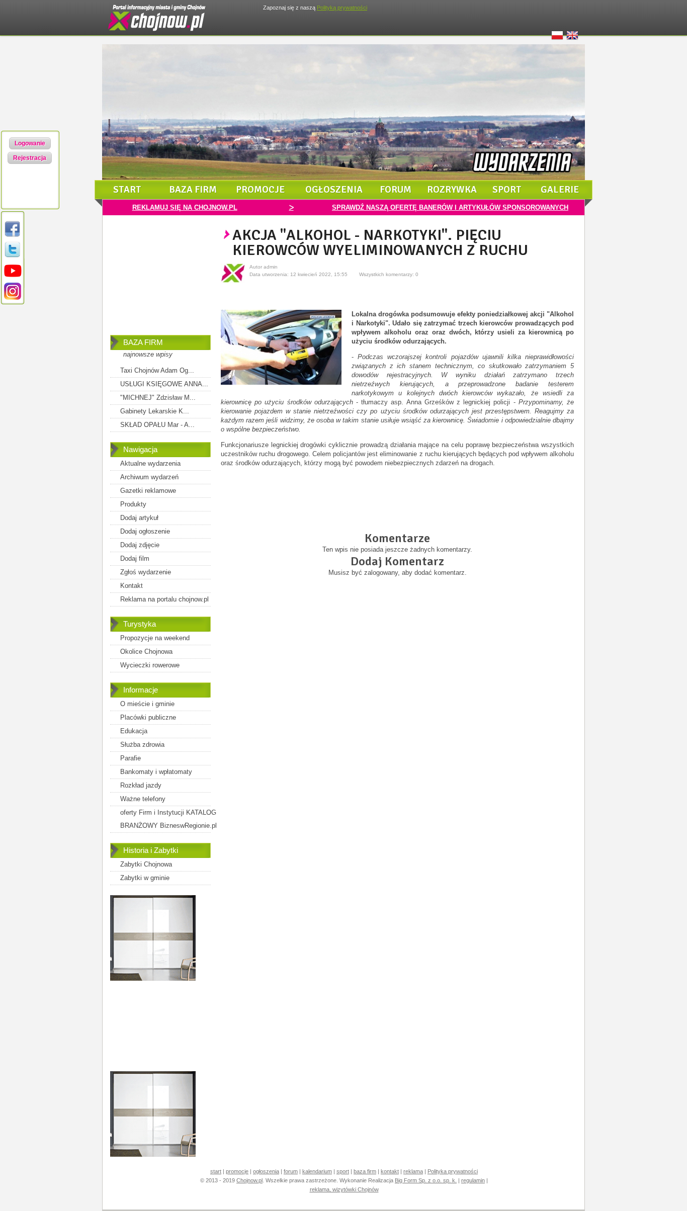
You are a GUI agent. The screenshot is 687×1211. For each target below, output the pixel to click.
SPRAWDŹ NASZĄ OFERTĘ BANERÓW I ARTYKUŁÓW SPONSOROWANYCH (450, 207)
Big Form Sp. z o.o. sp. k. (426, 1180)
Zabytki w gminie (144, 878)
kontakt (390, 1171)
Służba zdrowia (142, 744)
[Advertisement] (160, 282)
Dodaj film (134, 558)
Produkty (133, 504)
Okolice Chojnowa (146, 651)
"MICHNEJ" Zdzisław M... (158, 397)
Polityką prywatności (342, 8)
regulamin (473, 1180)
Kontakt (131, 585)
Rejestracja (29, 157)
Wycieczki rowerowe (150, 665)
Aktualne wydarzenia (150, 463)
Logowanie (30, 143)
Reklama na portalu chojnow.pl (164, 599)
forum (395, 190)
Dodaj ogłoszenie (145, 531)
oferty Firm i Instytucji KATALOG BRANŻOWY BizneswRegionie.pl (168, 819)
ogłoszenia (334, 190)
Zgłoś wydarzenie (145, 572)
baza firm (193, 190)
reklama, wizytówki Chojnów (344, 1189)
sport (507, 190)
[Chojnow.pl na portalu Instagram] (13, 298)
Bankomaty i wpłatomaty (156, 771)
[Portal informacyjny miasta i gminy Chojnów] (157, 33)
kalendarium (317, 1171)
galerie (560, 190)
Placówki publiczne (148, 717)
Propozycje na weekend (155, 638)
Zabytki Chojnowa (146, 864)
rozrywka (452, 190)
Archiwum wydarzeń (149, 477)
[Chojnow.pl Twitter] (13, 257)
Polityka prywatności (452, 1171)
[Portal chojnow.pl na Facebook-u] (13, 236)
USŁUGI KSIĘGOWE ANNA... (164, 384)
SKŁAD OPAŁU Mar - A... (157, 424)
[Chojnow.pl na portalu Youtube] (13, 277)
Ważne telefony (142, 799)
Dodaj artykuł (139, 518)
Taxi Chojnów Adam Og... (157, 370)
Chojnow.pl (249, 1180)
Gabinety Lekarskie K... (154, 411)
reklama (413, 1171)
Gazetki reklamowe (148, 490)
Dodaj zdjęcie (139, 545)
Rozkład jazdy (140, 785)
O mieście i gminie (147, 704)
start (127, 190)
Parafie (130, 758)
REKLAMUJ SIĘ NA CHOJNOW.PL (184, 207)
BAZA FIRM (143, 342)
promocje (260, 190)
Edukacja (133, 731)
